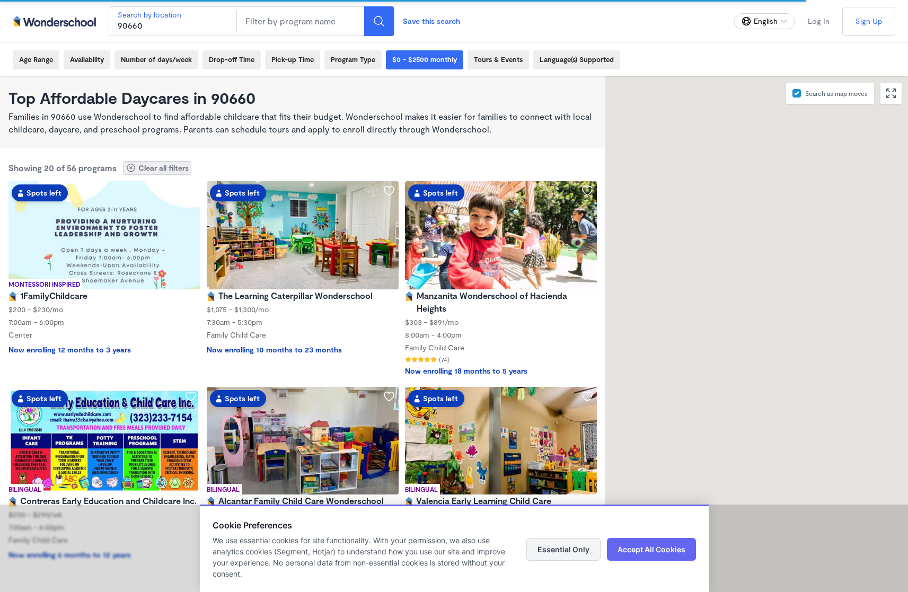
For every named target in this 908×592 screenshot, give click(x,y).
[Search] (379, 21)
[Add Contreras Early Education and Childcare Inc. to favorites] (190, 396)
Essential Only (563, 549)
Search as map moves (836, 93)
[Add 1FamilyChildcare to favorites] (190, 190)
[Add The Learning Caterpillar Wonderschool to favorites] (389, 190)
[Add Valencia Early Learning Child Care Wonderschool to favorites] (587, 396)
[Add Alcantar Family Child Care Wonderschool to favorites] (389, 396)
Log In (819, 20)
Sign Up (869, 20)
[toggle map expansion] (891, 93)
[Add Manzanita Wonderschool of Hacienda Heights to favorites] (587, 190)
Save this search (431, 20)
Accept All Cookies (651, 549)
